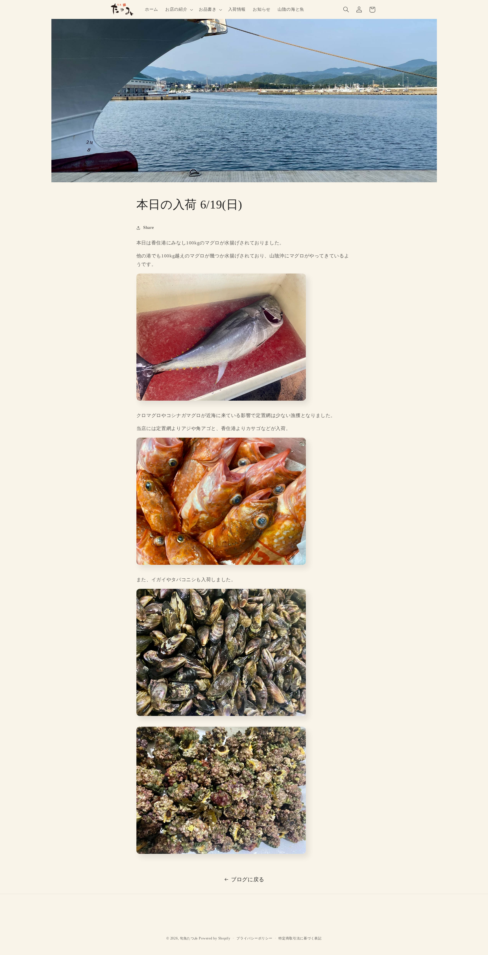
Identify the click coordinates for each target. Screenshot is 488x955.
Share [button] (148, 227)
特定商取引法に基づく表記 (300, 938)
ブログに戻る (247, 879)
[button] (178, 9)
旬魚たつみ (189, 938)
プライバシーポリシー (254, 938)
